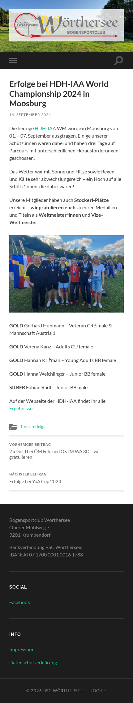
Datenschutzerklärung (33, 662)
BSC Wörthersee (63, 690)
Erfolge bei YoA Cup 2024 (35, 478)
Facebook (19, 602)
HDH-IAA (45, 128)
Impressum (21, 649)
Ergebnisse (20, 408)
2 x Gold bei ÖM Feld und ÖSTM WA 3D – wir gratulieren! (54, 451)
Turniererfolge (32, 426)
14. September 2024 (30, 114)
